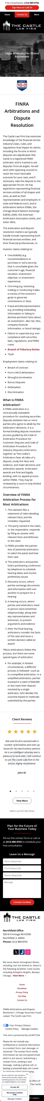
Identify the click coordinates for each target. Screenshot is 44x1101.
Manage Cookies (29, 1028)
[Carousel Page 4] (28, 791)
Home (7, 14)
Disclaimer (22, 988)
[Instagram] (28, 952)
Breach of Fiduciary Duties (24, 349)
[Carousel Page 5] (34, 791)
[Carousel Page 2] (16, 791)
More (36, 14)
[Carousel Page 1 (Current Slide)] (10, 791)
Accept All (14, 1087)
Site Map (22, 996)
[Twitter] (16, 952)
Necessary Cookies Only (15, 1094)
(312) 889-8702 (20, 941)
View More (22, 800)
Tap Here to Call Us (22, 7)
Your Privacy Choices (20, 1025)
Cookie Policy (12, 1028)
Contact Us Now (22, 902)
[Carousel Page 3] (22, 791)
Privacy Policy (22, 992)
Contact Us (22, 14)
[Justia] (22, 952)
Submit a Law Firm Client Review (22, 811)
